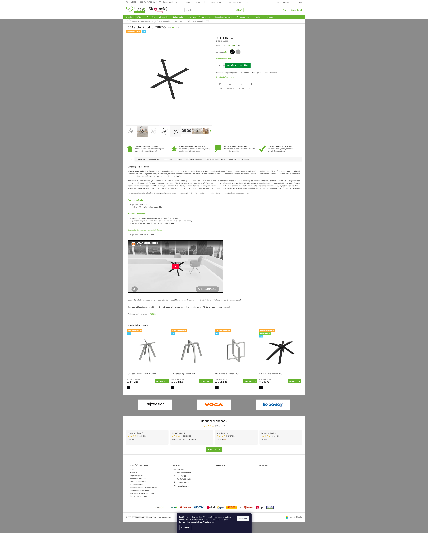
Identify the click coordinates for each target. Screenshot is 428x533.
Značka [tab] (179, 159)
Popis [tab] (130, 159)
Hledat (238, 10)
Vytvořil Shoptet (296, 517)
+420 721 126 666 (183, 476)
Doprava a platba (214, 2)
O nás (187, 2)
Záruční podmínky (137, 484)
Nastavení (185, 527)
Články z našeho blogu (138, 496)
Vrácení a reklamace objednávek (142, 493)
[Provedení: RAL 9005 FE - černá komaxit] (128, 387)
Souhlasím (242, 518)
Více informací (209, 522)
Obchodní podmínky (138, 481)
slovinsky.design (183, 486)
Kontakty (198, 2)
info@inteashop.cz (184, 473)
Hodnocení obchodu (234, 2)
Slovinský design (183, 482)
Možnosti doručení (223, 59)
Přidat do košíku (240, 65)
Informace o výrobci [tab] (194, 159)
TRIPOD (153, 314)
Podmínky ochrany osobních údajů (143, 487)
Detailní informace (224, 77)
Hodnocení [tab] (168, 159)
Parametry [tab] (141, 159)
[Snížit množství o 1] (224, 67)
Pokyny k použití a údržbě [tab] (239, 159)
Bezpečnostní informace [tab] (215, 159)
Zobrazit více (214, 449)
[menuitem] (128, 17)
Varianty (160, 381)
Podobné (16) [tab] (154, 159)
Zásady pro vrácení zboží (139, 490)
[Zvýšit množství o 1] (224, 64)
